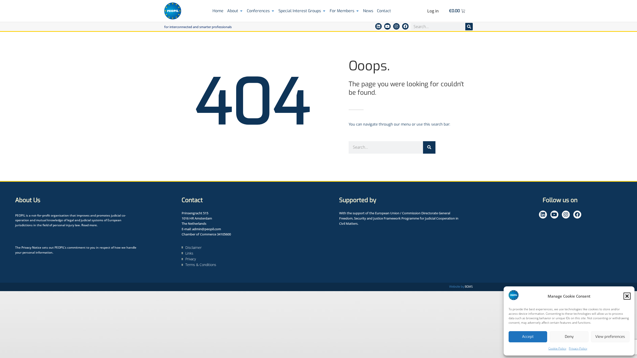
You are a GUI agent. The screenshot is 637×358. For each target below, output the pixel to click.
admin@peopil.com (206, 229)
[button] (627, 296)
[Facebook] (405, 26)
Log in (433, 11)
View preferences (610, 336)
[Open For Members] (357, 11)
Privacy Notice (31, 247)
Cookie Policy (557, 348)
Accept (528, 336)
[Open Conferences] (273, 11)
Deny (569, 336)
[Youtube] (387, 26)
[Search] (469, 26)
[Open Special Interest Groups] (324, 11)
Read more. (89, 225)
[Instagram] (396, 26)
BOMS (469, 287)
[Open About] (241, 11)
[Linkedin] (378, 26)
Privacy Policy (578, 348)
